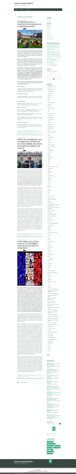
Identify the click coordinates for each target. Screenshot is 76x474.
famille (49, 161)
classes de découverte (51, 108)
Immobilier (50, 177)
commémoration (24, 131)
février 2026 (49, 33)
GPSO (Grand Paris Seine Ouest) (53, 166)
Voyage (49, 348)
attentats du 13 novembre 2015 (27, 234)
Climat (49, 109)
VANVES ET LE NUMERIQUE (52, 314)
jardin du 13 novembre (33, 235)
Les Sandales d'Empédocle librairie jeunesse (53, 48)
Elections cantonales (51, 144)
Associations (50, 95)
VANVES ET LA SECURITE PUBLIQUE (52, 299)
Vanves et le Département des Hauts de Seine (54, 308)
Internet (49, 181)
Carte (48, 354)
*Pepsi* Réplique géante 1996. (52, 49)
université (49, 278)
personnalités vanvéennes (52, 215)
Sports (49, 256)
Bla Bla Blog (53, 63)
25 (51, 79)
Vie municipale (50, 333)
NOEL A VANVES (50, 203)
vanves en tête (33, 133)
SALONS (49, 234)
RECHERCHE (50, 226)
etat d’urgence (23, 376)
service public (50, 247)
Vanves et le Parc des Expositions (53, 316)
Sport (49, 252)
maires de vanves (51, 195)
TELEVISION (50, 263)
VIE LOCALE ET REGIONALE (52, 332)
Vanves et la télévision (51, 300)
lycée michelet (49, 447)
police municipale (51, 219)
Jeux (48, 184)
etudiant (49, 153)
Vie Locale (36, 130)
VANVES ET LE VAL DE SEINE (53, 318)
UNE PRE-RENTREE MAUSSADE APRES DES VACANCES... (53, 370)
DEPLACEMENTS (50, 128)
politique (49, 221)
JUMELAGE (49, 186)
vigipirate (26, 376)
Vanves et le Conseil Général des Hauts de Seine (53, 305)
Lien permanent (20, 130)
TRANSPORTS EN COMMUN (52, 272)
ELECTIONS (50, 142)
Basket (49, 98)
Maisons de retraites (51, 197)
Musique (49, 201)
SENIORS (49, 245)
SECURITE (49, 239)
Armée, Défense (50, 93)
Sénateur (49, 243)
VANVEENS (50, 287)
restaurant (49, 230)
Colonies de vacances (51, 113)
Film (48, 164)
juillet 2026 (48, 26)
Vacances (49, 285)
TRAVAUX (49, 276)
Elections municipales (51, 146)
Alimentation (50, 87)
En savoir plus (52, 473)
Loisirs (49, 192)
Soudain (48, 63)
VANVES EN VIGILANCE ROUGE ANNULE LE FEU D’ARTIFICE (53, 387)
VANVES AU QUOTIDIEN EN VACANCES (52, 376)
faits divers (49, 159)
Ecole (48, 133)
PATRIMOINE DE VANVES (52, 214)
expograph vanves (50, 445)
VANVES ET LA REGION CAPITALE (53, 293)
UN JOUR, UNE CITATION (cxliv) (52, 56)
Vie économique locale (51, 328)
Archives (22, 9)
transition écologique (51, 270)
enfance (49, 148)
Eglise (49, 140)
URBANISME (50, 279)
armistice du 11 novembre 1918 (32, 131)
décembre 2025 (49, 36)
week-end (49, 350)
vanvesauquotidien (23, 3)
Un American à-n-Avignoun (51, 64)
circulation (49, 106)
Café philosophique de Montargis (53, 61)
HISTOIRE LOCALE (51, 175)
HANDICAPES (50, 172)
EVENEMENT (50, 157)
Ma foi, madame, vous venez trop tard (53, 58)
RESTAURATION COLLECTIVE (53, 232)
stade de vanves (49, 453)
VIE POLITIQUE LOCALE (52, 337)
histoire (49, 173)
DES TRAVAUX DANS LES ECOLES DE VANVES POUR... (53, 52)
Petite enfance (50, 217)
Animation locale (50, 91)
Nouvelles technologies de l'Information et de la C (53, 205)
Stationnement (50, 259)
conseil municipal (50, 441)
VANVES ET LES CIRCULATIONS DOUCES (53, 321)
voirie (49, 344)
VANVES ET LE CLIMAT (51, 302)
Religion (49, 228)
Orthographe (49, 45)
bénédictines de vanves (51, 443)
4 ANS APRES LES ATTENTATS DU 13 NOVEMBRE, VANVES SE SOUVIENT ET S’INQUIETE (28, 244)
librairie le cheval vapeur (36, 132)
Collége (49, 111)
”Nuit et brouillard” (50, 60)
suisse (49, 261)
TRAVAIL (49, 274)
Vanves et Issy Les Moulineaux (53, 289)
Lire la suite (49, 19)
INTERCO (49, 179)
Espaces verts (50, 151)
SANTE (49, 236)
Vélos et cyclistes (50, 326)
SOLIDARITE (50, 250)
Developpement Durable (52, 131)
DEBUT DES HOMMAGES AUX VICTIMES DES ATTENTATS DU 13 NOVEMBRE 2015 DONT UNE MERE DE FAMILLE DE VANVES (29, 143)
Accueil (16, 9)
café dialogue (19, 133)
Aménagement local (51, 89)
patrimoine (49, 212)
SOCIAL (49, 248)
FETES (49, 162)
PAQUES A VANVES (51, 210)
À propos (28, 9)
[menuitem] (16, 9)
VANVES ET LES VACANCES (52, 324)
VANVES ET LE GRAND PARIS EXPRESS (52, 312)
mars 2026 (48, 32)
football (51, 449)
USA (48, 283)
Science (49, 237)
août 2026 (48, 25)
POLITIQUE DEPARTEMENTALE (53, 223)
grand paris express (50, 451)
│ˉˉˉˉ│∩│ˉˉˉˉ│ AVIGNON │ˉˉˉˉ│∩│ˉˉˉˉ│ (53, 65)
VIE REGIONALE (50, 341)
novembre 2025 (49, 37)
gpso (48, 449)
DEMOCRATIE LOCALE (51, 126)
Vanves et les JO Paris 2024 (52, 322)
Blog (48, 100)
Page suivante (24, 382)
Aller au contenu (3, 0)
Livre (48, 188)
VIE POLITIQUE (50, 335)
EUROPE (49, 155)
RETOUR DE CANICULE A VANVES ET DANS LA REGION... (53, 416)
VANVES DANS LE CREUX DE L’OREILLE (52, 382)
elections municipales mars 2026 (27, 132)
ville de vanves (19, 131)
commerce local (50, 115)
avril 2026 (48, 30)
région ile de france (56, 447)
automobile (50, 97)
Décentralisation (50, 124)
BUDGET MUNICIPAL (51, 102)
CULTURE (49, 122)
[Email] (53, 429)
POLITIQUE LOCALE (51, 225)
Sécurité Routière (51, 241)
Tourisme (49, 267)
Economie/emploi (51, 137)
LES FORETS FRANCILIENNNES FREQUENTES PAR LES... (53, 399)
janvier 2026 (49, 34)
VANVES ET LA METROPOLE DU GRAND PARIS (53, 291)
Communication (50, 117)
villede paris (35, 234)
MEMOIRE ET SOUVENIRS (31, 130)
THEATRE (49, 265)
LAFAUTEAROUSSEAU (56, 55)
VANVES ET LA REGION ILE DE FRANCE (53, 296)
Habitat (49, 170)
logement (49, 190)
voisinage (49, 346)
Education (49, 139)
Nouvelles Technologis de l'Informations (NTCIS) (54, 208)
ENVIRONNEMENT (51, 150)
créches (49, 120)
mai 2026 (48, 29)
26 (53, 79)
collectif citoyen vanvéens (26, 133)
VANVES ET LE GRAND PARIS (52, 310)
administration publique (52, 86)
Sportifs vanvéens (51, 254)
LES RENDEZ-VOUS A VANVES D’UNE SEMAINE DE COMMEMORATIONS (29, 24)
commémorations (20, 234)
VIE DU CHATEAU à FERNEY (51, 59)
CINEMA (49, 104)
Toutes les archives (50, 39)
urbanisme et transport (52, 281)
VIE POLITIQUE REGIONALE (52, 339)
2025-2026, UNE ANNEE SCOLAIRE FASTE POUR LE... (53, 393)
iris (41, 132)
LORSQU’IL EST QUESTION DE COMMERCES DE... (53, 405)
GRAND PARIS (50, 168)
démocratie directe (56, 45)
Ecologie (49, 135)
